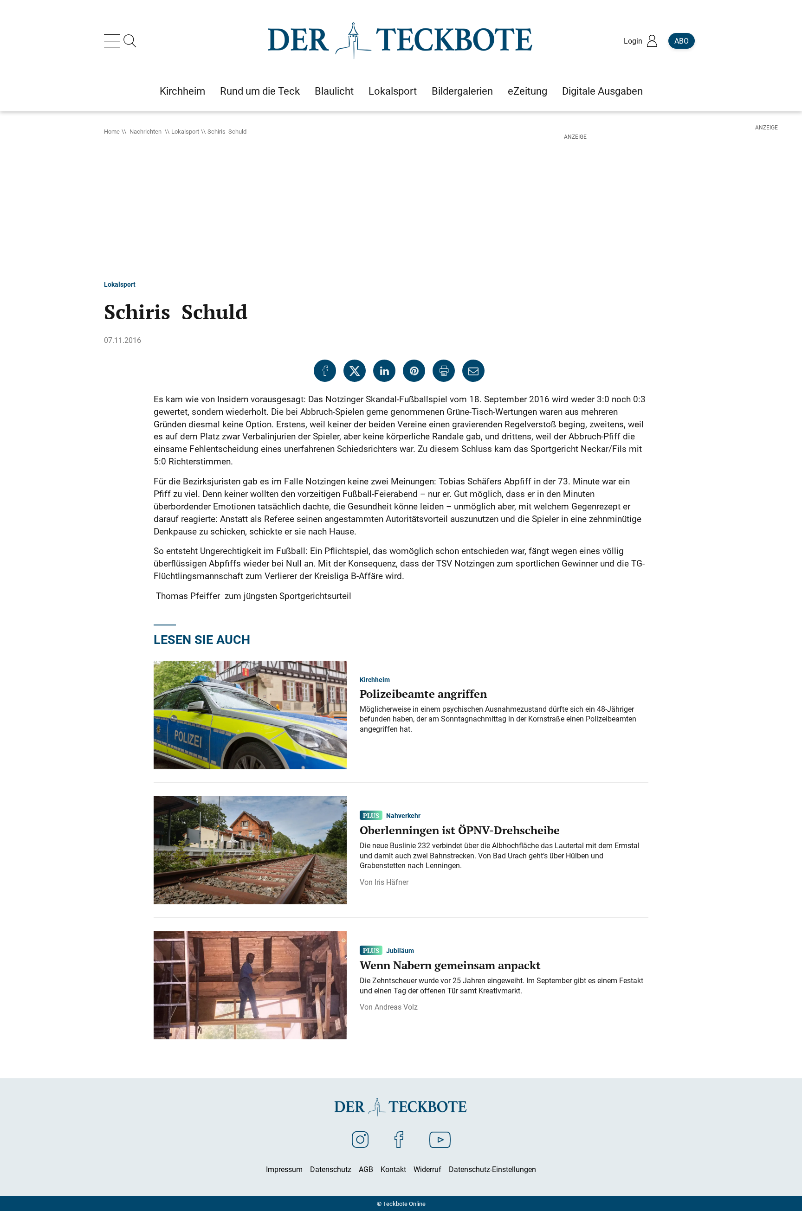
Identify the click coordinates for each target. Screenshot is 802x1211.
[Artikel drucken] (444, 371)
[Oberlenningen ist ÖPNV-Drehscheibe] (250, 849)
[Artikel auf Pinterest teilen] (414, 371)
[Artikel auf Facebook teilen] (325, 371)
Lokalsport (185, 131)
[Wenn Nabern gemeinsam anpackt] (250, 984)
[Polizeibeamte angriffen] (250, 714)
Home (112, 131)
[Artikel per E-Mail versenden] (473, 371)
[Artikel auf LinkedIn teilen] (384, 371)
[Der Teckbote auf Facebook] (399, 1139)
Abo (681, 41)
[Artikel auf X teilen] (354, 371)
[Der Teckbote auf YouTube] (440, 1139)
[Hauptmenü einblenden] (113, 40)
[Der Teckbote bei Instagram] (360, 1139)
